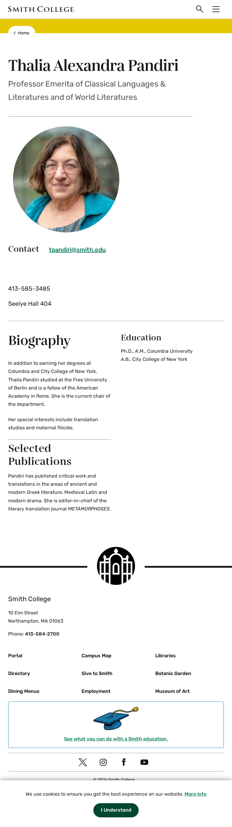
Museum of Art (172, 691)
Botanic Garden (173, 673)
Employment (96, 691)
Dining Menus (24, 691)
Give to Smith (97, 673)
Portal (15, 655)
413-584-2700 (42, 634)
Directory (19, 673)
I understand (116, 810)
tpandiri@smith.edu (77, 249)
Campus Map (96, 655)
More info (195, 794)
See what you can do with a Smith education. (116, 739)
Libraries (165, 655)
